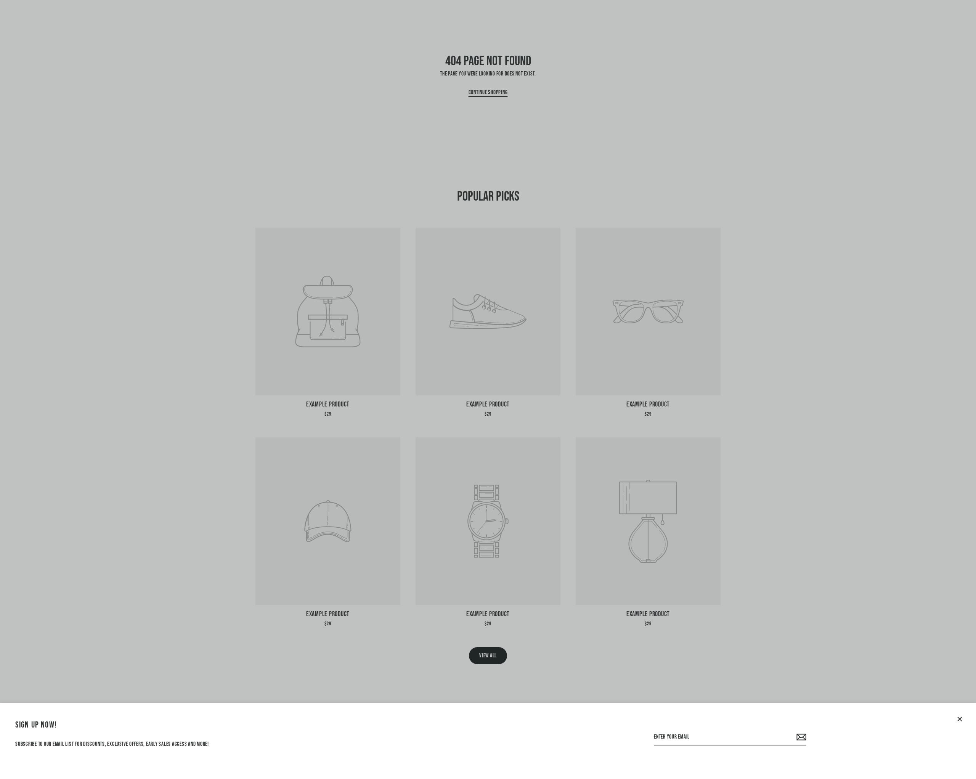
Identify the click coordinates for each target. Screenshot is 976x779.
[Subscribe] (800, 737)
